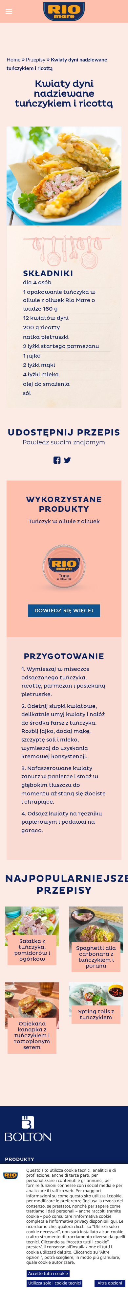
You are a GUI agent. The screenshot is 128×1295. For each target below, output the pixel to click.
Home (13, 59)
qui (114, 1221)
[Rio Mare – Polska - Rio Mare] (64, 11)
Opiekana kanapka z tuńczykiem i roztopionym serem (32, 1036)
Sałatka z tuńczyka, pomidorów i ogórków (32, 950)
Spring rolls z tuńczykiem (96, 1014)
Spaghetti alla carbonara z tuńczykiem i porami (96, 957)
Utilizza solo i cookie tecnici (54, 1283)
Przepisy (35, 59)
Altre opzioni (109, 1283)
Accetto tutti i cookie (48, 1273)
